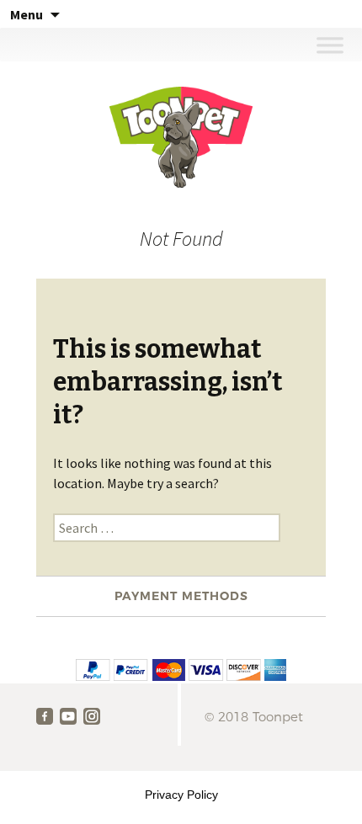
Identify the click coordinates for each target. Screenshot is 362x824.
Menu (26, 14)
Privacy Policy (181, 794)
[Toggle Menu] (329, 44)
